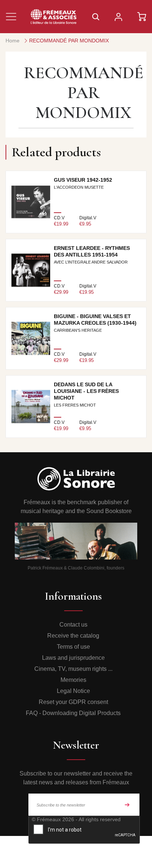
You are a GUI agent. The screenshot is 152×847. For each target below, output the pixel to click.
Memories (73, 680)
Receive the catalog (73, 635)
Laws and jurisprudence (73, 658)
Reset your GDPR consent (73, 702)
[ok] (127, 804)
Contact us (73, 624)
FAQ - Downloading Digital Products (73, 713)
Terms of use (73, 647)
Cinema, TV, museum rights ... (73, 669)
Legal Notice (73, 691)
